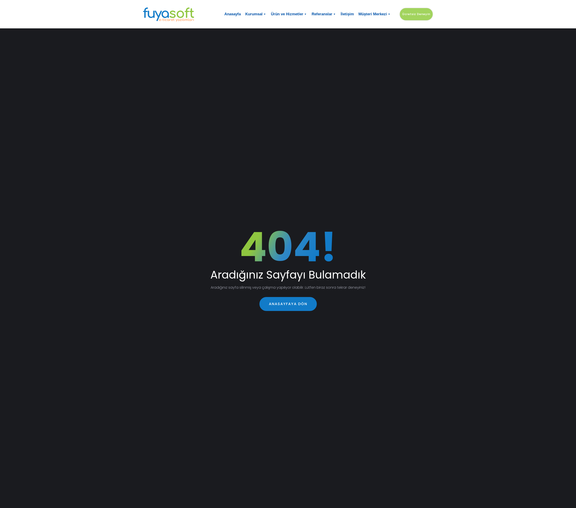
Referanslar (322, 14)
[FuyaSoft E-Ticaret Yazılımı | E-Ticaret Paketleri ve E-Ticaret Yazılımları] (176, 14)
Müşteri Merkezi (372, 14)
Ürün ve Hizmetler (287, 14)
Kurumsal (254, 14)
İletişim (347, 14)
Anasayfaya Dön (288, 303)
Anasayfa (232, 14)
